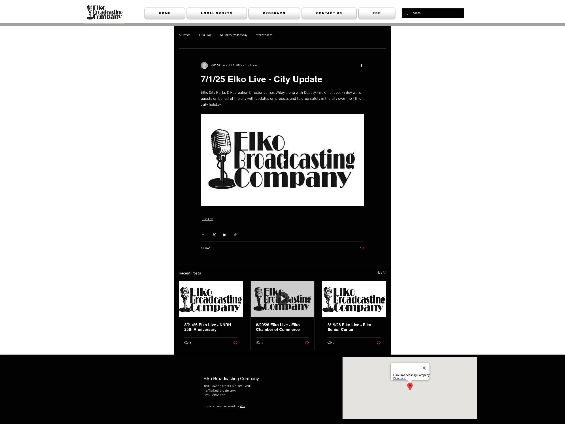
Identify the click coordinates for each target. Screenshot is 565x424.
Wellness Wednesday (233, 35)
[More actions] (361, 65)
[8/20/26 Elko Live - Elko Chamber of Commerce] (283, 299)
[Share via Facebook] (203, 234)
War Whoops (264, 35)
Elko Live (205, 35)
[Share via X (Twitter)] (214, 234)
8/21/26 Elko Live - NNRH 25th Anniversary (207, 327)
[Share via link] (235, 234)
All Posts (184, 35)
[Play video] (282, 160)
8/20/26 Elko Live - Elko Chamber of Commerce (278, 327)
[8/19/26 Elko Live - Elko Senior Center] (354, 299)
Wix (242, 406)
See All (381, 273)
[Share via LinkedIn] (224, 234)
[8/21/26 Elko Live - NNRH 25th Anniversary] (211, 299)
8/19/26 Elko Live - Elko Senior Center (349, 327)
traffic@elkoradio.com (219, 391)
